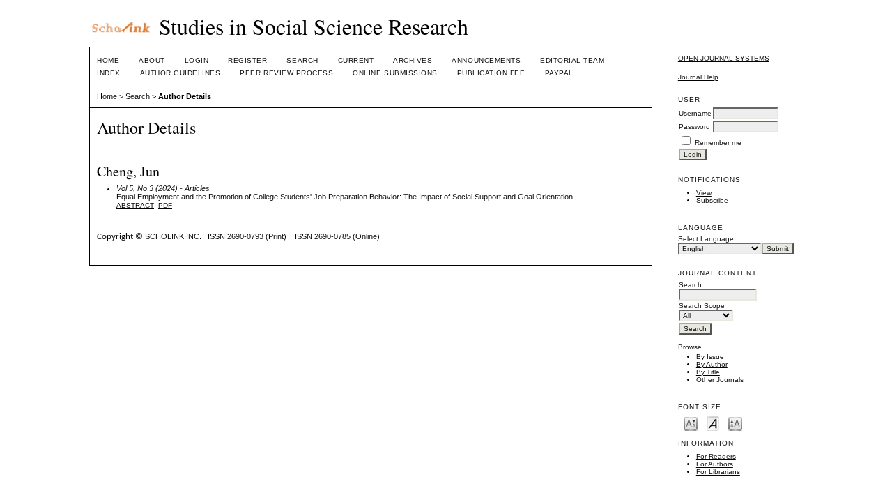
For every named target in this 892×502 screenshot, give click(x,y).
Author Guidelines (180, 73)
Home (108, 60)
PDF (165, 205)
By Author (712, 364)
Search (302, 60)
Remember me (718, 142)
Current (356, 60)
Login (197, 60)
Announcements (486, 60)
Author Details (184, 96)
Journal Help (698, 77)
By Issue (710, 356)
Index (109, 73)
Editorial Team (572, 60)
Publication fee (491, 73)
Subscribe (712, 200)
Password (694, 126)
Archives (412, 60)
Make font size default (713, 423)
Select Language (706, 239)
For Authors (714, 464)
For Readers (716, 456)
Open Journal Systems (723, 58)
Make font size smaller (691, 423)
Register (247, 60)
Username (695, 113)
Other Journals (720, 379)
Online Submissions (395, 73)
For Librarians (718, 472)
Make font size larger (735, 423)
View (704, 193)
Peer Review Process (286, 73)
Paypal (559, 73)
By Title (708, 372)
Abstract (135, 205)
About (152, 60)
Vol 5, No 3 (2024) (147, 188)
